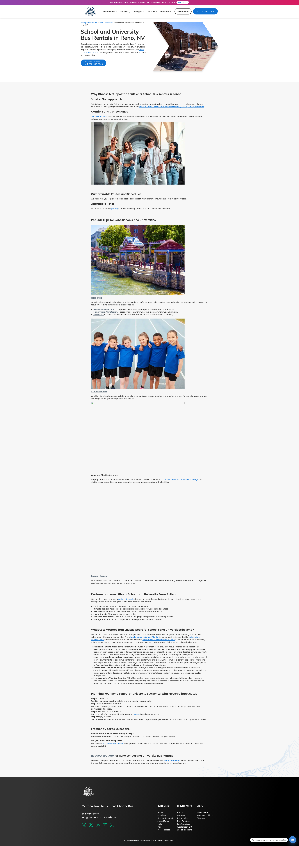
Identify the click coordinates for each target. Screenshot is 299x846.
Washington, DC (184, 827)
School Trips (163, 821)
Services (151, 11)
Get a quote (183, 11)
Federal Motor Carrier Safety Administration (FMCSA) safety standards (171, 106)
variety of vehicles (126, 599)
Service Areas (109, 11)
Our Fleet (161, 815)
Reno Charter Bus (106, 22)
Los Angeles (182, 818)
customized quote (171, 760)
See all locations (184, 829)
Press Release (163, 829)
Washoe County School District (144, 637)
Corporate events (165, 818)
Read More (182, 2)
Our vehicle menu (99, 116)
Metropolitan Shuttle (89, 22)
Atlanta (180, 812)
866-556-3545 (90, 813)
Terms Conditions (205, 815)
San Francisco (183, 824)
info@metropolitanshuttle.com (100, 817)
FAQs (159, 824)
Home (160, 812)
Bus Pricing (125, 11)
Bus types (138, 11)
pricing (114, 208)
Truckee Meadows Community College (180, 479)
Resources (165, 11)
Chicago (181, 815)
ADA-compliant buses (113, 743)
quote (137, 714)
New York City (183, 821)
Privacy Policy (203, 812)
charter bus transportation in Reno (158, 639)
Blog (159, 827)
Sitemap (201, 818)
